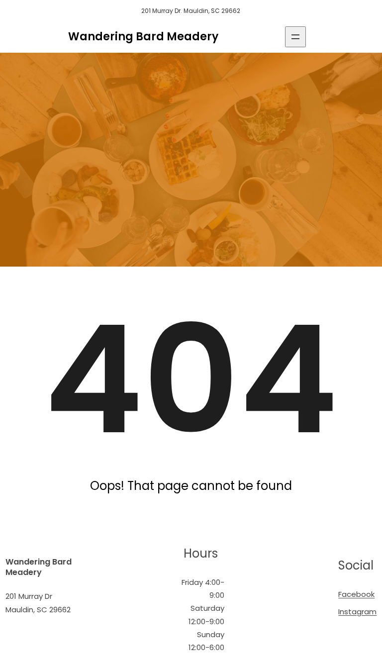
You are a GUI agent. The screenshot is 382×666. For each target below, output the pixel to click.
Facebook (356, 594)
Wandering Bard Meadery (143, 36)
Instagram (357, 611)
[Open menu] (295, 36)
